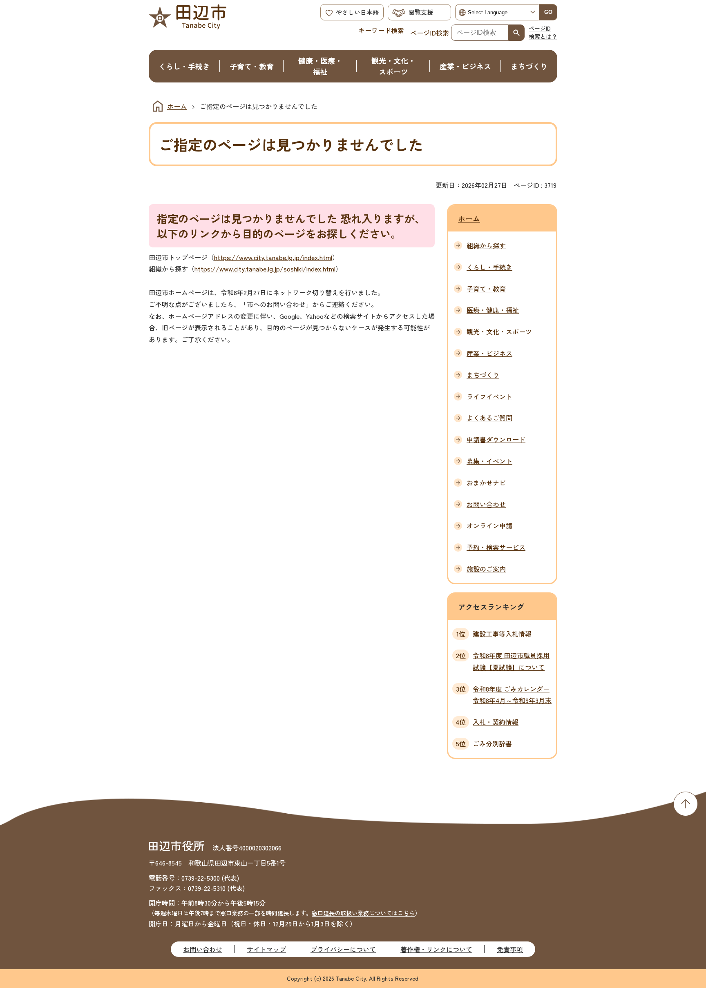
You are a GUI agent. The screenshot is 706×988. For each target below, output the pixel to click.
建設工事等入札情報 (502, 634)
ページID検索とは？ (543, 32)
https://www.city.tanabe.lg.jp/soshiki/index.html (264, 269)
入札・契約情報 (495, 722)
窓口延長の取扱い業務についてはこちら (363, 913)
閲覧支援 (421, 12)
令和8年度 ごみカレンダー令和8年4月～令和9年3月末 (512, 694)
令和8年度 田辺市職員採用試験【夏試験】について (511, 661)
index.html (317, 257)
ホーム (177, 106)
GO (548, 12)
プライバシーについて (343, 949)
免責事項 (510, 949)
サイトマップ (266, 949)
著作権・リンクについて (436, 949)
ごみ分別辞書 (492, 743)
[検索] (516, 32)
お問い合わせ (202, 949)
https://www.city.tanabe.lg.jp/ (258, 257)
